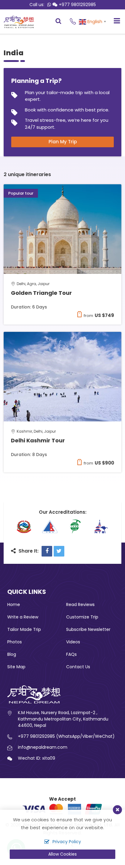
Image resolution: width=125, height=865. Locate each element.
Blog (11, 654)
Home (13, 604)
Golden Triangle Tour (41, 293)
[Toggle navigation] (114, 21)
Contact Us (78, 667)
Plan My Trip (63, 141)
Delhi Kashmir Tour (38, 440)
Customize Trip (82, 617)
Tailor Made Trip (24, 629)
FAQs (71, 654)
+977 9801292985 (77, 5)
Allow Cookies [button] (62, 854)
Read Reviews (80, 604)
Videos (73, 642)
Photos (14, 642)
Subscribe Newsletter (88, 629)
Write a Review (22, 617)
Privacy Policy (66, 842)
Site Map (16, 667)
